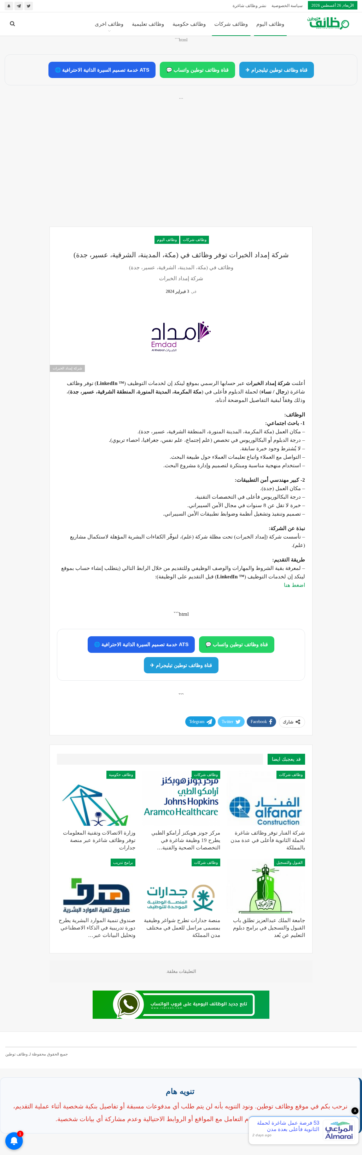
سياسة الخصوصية (287, 5)
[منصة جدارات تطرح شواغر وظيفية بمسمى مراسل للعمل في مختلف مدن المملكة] (181, 886)
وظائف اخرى (109, 24)
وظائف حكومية (189, 24)
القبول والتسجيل (289, 862)
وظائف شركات (231, 24)
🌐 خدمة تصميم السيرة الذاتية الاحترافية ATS (102, 70)
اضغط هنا (294, 585)
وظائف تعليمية (148, 24)
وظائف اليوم (270, 24)
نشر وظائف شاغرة (249, 5)
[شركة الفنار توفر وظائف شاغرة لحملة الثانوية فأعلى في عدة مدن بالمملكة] (266, 798)
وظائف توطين (16, 1054)
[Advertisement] (181, 169)
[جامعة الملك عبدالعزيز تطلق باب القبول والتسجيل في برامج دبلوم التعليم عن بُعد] (266, 886)
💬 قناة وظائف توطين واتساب (197, 70)
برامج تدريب (123, 862)
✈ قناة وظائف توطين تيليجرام (277, 70)
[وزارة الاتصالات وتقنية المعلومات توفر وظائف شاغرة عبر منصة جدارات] (96, 798)
